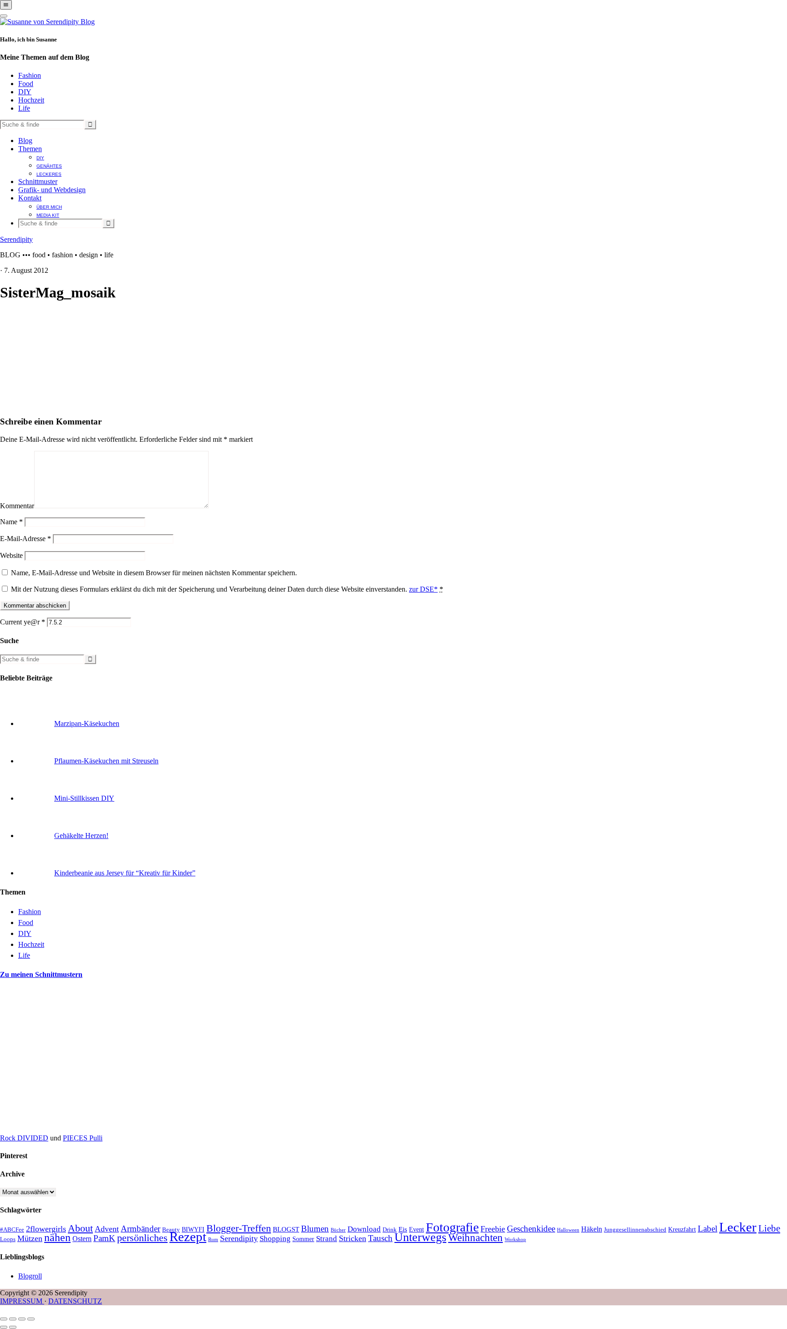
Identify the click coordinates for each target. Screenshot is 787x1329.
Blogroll (30, 1276)
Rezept (187, 1236)
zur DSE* (423, 589)
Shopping (275, 1238)
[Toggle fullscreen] (22, 1319)
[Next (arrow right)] (12, 1327)
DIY (24, 92)
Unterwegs (420, 1237)
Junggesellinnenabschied (635, 1230)
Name (11, 522)
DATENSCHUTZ (75, 1301)
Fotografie (452, 1227)
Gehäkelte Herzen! (81, 835)
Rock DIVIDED (24, 1138)
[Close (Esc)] (3, 1319)
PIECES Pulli (82, 1138)
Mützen (29, 1238)
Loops (7, 1239)
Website (11, 555)
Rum (213, 1239)
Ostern (82, 1238)
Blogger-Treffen (238, 1228)
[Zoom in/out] (31, 1319)
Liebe (769, 1228)
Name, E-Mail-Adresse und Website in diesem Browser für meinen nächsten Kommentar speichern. (154, 573)
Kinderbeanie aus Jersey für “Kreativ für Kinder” (124, 873)
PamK (104, 1238)
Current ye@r (22, 622)
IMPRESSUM (22, 1301)
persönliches (142, 1237)
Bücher (338, 1229)
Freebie (492, 1228)
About (80, 1228)
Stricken (352, 1238)
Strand (326, 1238)
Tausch (380, 1238)
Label (707, 1228)
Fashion (29, 75)
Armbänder (140, 1228)
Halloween (568, 1229)
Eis (403, 1229)
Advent (107, 1228)
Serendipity (16, 239)
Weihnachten (475, 1237)
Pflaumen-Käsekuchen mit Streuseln (106, 761)
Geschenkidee (531, 1228)
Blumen (315, 1228)
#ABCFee (12, 1230)
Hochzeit (31, 100)
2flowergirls (46, 1228)
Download (364, 1229)
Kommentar (17, 506)
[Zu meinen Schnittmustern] (68, 1122)
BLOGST (286, 1229)
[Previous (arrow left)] (3, 1327)
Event (416, 1229)
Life (24, 108)
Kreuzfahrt (682, 1229)
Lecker (737, 1227)
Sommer (303, 1239)
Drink (390, 1230)
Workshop (515, 1239)
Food (25, 83)
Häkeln (591, 1229)
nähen (57, 1237)
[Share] (12, 1319)
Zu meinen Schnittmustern (41, 974)
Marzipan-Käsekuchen (86, 723)
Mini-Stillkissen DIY (84, 798)
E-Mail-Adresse (25, 538)
